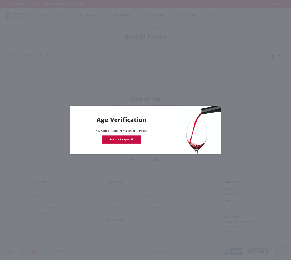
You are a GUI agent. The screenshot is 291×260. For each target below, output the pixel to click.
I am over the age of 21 (121, 139)
